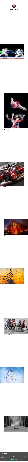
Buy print (2, 60)
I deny (16, 459)
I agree (12, 459)
